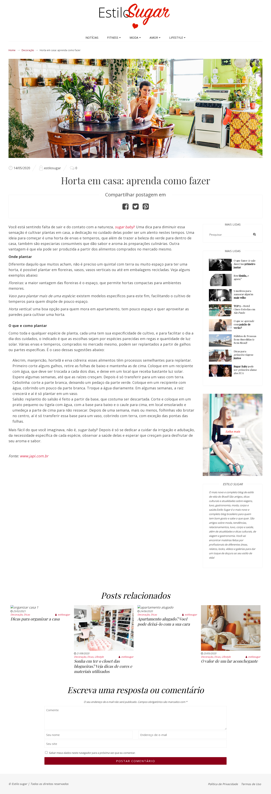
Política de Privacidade (223, 784)
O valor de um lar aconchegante (229, 661)
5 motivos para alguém (243, 294)
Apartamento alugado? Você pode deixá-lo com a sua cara (163, 621)
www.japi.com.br (34, 456)
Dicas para (243, 355)
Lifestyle (176, 37)
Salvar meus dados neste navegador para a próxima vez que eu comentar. (92, 753)
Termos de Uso (251, 784)
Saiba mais (232, 431)
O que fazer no (244, 264)
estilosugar (52, 168)
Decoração (28, 50)
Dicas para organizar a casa (35, 618)
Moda (134, 37)
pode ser (245, 370)
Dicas (27, 614)
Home (12, 50)
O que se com (244, 324)
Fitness (112, 37)
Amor (154, 37)
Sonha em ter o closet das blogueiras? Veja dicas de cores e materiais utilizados (103, 666)
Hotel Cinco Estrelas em (244, 309)
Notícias (92, 37)
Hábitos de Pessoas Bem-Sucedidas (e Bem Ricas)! (245, 339)
